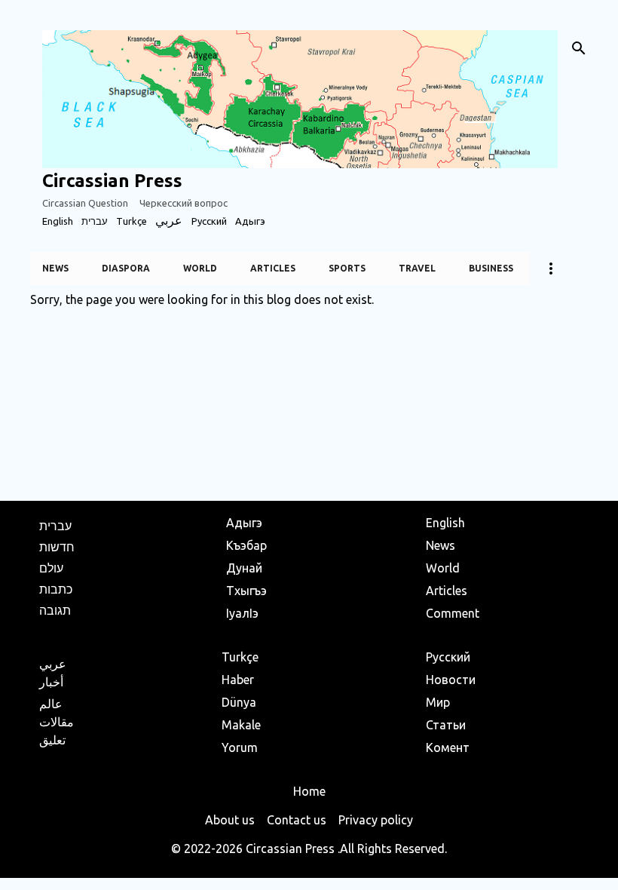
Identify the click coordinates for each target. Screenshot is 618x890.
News (55, 268)
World (200, 268)
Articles (272, 268)
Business (491, 268)
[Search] (579, 48)
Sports (347, 268)
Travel (417, 268)
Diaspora (126, 268)
